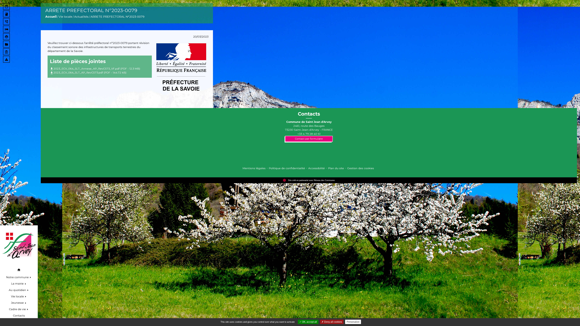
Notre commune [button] (17, 277)
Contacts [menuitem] (19, 315)
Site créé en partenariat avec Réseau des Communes (311, 180)
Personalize (353, 322)
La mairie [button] (17, 283)
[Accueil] (18, 245)
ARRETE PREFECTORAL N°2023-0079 (117, 16)
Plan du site (336, 168)
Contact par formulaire (309, 138)
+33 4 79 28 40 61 (309, 133)
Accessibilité (316, 168)
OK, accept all (309, 322)
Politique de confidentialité (287, 168)
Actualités (81, 16)
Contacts (309, 114)
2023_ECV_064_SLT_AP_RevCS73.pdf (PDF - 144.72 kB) (88, 72)
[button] (18, 270)
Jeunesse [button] (17, 302)
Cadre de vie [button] (18, 309)
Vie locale (65, 16)
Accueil (51, 16)
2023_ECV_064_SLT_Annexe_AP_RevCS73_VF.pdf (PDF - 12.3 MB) (95, 68)
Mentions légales (254, 168)
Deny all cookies (333, 322)
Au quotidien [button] (18, 290)
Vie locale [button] (18, 296)
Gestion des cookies (360, 168)
